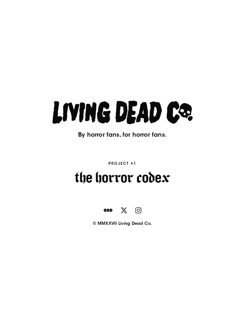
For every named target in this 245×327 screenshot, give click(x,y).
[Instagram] (138, 210)
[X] (124, 210)
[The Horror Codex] (122, 177)
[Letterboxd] (108, 210)
